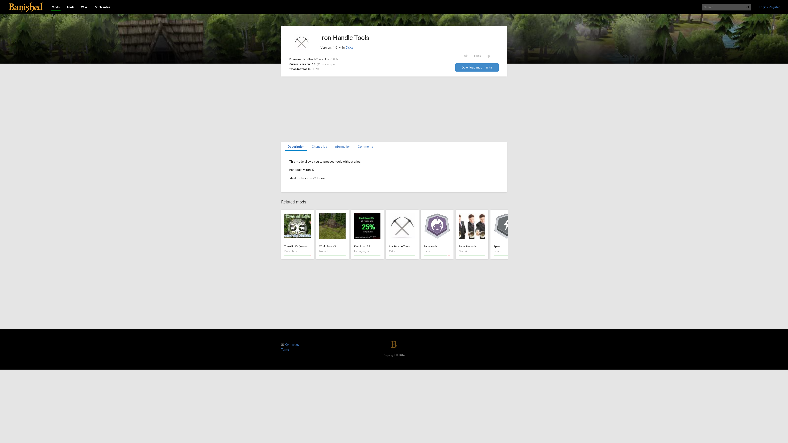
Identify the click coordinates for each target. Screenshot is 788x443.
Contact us (292, 344)
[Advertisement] (394, 109)
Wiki (84, 7)
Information (342, 146)
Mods (56, 7)
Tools (70, 7)
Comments (365, 146)
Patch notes (102, 7)
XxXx (349, 47)
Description (296, 146)
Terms (285, 349)
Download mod (477, 67)
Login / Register (769, 7)
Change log (319, 146)
